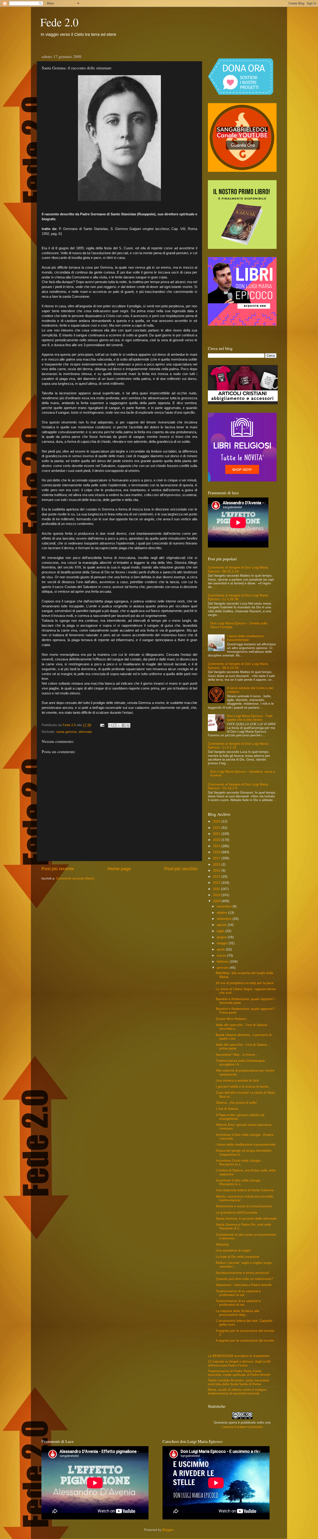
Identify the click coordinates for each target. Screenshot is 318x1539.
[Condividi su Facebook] (123, 725)
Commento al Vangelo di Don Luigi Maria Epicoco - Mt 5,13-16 (238, 665)
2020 (217, 840)
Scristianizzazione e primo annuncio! (243, 1273)
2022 (217, 827)
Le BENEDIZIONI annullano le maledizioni (239, 1356)
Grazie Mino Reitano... (232, 1019)
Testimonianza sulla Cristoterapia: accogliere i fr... (241, 1062)
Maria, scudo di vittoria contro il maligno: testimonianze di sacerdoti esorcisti (237, 1391)
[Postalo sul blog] (114, 725)
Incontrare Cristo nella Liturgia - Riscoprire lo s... (239, 1162)
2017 (217, 858)
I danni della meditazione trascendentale (245, 638)
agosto (222, 925)
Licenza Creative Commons (242, 1427)
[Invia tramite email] (110, 725)
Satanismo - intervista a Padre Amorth (244, 1285)
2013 (217, 876)
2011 (217, 889)
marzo (222, 955)
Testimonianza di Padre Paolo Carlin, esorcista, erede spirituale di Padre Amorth (239, 1373)
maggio (223, 943)
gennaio (223, 967)
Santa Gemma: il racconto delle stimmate (246, 1218)
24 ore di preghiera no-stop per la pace (245, 983)
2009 (217, 901)
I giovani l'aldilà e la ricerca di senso (242, 1086)
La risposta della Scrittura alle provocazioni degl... (237, 1312)
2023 (217, 821)
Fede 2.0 (59, 21)
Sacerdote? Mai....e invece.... (237, 1054)
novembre (225, 906)
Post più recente (57, 868)
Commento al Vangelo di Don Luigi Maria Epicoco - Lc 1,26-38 (238, 597)
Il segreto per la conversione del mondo (245, 1340)
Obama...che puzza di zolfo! (236, 1102)
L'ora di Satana (227, 1108)
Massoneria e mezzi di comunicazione (244, 1206)
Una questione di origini (233, 1250)
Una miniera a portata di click (237, 1080)
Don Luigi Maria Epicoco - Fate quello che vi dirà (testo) (250, 717)
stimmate (85, 732)
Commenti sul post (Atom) (75, 878)
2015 (217, 864)
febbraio (223, 961)
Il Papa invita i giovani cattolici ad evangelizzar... (240, 1116)
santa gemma (66, 732)
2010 (217, 895)
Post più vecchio (180, 868)
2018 (217, 852)
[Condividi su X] (119, 725)
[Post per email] (101, 725)
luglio (221, 931)
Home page (119, 868)
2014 (217, 870)
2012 (217, 882)
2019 (217, 846)
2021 (217, 833)
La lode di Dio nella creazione (237, 1256)
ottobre (222, 912)
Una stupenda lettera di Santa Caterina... (246, 1190)
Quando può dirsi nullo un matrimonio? (244, 1279)
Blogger (167, 1530)
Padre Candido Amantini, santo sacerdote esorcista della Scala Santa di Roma (238, 1382)
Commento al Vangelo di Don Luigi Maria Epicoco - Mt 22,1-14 (238, 569)
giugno (222, 937)
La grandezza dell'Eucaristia (236, 1212)
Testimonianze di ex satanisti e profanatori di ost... (238, 1293)
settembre (225, 918)
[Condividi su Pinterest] (128, 725)
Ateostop (222, 1244)
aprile (221, 949)
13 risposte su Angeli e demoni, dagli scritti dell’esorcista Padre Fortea (239, 1363)
